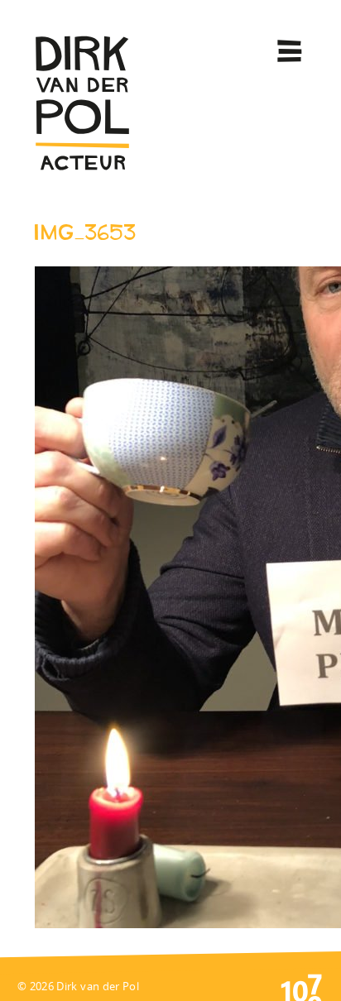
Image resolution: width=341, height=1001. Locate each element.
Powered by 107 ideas (301, 986)
